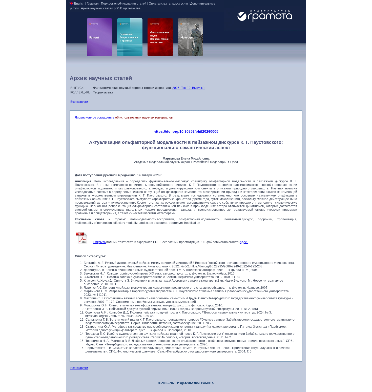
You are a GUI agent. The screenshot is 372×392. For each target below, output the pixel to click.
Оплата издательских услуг (168, 3)
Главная (93, 3)
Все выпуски (79, 102)
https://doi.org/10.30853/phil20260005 (186, 131)
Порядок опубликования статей (124, 3)
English (79, 3)
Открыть (99, 242)
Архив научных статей (97, 8)
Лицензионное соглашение (94, 117)
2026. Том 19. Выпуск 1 (188, 88)
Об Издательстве (127, 8)
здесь (244, 242)
